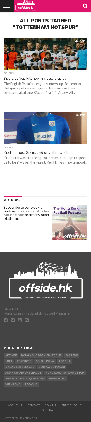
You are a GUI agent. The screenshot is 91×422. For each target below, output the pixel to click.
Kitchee (11, 355)
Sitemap (48, 410)
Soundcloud (14, 214)
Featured (24, 361)
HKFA (9, 361)
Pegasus (31, 384)
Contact (34, 405)
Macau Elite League (19, 366)
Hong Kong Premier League (41, 355)
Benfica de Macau (51, 366)
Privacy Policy (72, 405)
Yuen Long (12, 384)
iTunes (28, 211)
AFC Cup (64, 361)
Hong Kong (57, 378)
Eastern (71, 355)
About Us (15, 405)
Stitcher (43, 211)
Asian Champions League (23, 372)
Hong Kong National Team (65, 372)
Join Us (51, 405)
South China (45, 361)
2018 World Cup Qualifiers (25, 378)
